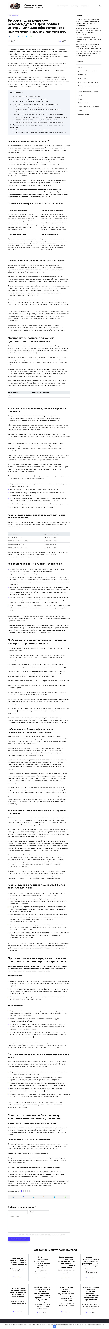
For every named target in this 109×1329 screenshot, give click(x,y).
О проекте (84, 6)
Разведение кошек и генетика (88, 106)
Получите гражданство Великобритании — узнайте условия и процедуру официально (42, 1262)
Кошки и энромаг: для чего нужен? (28, 96)
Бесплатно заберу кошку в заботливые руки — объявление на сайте (88, 40)
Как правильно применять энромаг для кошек (32, 112)
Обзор (80, 99)
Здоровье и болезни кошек (87, 71)
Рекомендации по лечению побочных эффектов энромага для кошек (39, 122)
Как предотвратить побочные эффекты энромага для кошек (36, 120)
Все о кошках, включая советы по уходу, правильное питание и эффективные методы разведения (88, 47)
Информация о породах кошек (88, 82)
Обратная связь (62, 6)
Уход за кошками (83, 114)
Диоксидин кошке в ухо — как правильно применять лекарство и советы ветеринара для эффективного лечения (91, 1294)
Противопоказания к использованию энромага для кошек (35, 130)
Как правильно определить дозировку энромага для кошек (36, 107)
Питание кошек (83, 103)
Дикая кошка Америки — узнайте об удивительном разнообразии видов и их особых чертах (91, 1262)
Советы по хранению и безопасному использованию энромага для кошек (39, 133)
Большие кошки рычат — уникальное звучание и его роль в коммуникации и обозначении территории (66, 1294)
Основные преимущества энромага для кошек (32, 99)
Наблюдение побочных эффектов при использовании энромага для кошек (41, 117)
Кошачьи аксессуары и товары (88, 91)
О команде (74, 6)
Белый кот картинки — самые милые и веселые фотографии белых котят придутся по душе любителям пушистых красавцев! (42, 1294)
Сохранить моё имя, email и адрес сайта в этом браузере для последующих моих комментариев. (38, 1234)
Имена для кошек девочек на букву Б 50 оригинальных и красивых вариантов (18, 1261)
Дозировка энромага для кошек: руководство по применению (35, 104)
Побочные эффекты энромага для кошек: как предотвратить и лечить (38, 115)
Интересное (82, 74)
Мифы (80, 95)
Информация (82, 78)
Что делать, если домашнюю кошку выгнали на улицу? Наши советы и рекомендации (18, 1292)
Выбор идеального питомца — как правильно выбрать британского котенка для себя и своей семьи (66, 1262)
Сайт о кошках (35, 5)
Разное (80, 110)
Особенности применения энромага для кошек (32, 101)
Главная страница (13, 15)
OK (54, 1326)
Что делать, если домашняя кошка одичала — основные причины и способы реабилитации (88, 54)
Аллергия (81, 67)
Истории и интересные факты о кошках (88, 87)
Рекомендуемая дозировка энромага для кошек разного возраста (38, 109)
